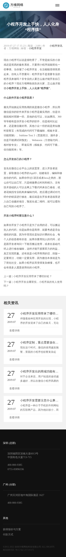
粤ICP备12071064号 (24, 550)
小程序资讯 (56, 46)
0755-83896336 (16, 469)
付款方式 (8, 534)
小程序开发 (35, 48)
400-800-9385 (15, 465)
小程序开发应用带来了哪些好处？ (32, 276)
